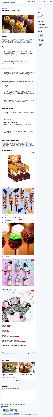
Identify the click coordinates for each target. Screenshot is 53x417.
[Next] (33, 371)
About (32, 1)
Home (29, 1)
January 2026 (40, 35)
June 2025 (40, 44)
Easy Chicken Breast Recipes (43, 27)
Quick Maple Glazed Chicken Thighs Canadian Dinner (8, 353)
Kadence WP (35, 414)
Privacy (47, 1)
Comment (3, 389)
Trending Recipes (4, 8)
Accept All (16, 413)
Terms (51, 1)
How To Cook (40, 17)
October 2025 (40, 39)
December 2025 (40, 36)
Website (26, 402)
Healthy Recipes (41, 16)
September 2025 (41, 40)
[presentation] (10, 367)
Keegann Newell (5, 12)
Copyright (43, 1)
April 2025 (40, 46)
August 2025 (40, 41)
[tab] (16, 380)
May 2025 (39, 45)
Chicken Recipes (41, 15)
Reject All (11, 413)
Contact (34, 1)
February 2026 (40, 34)
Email (14, 402)
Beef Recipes (40, 12)
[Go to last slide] (3, 371)
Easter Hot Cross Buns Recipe (26, 374)
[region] (11, 411)
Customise (5, 413)
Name (2, 402)
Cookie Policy (39, 1)
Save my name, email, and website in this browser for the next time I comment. (14, 404)
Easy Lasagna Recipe (41, 24)
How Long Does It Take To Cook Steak (29, 353)
